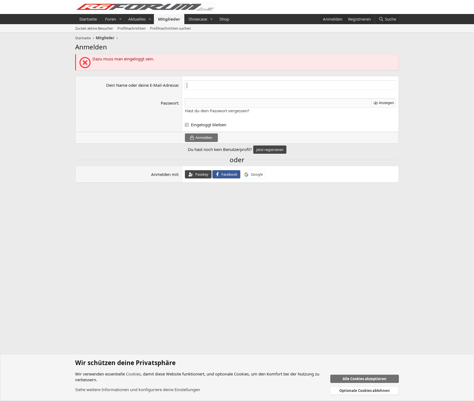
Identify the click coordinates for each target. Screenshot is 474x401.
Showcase (197, 19)
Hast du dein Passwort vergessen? (217, 110)
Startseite (88, 19)
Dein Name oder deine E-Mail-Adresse (142, 85)
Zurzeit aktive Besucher (94, 28)
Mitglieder (169, 19)
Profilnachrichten (131, 28)
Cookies (133, 374)
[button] (120, 19)
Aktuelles (137, 19)
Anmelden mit (164, 174)
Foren (110, 19)
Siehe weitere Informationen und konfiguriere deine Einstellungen (137, 389)
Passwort (169, 103)
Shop (224, 19)
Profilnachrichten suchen (170, 28)
